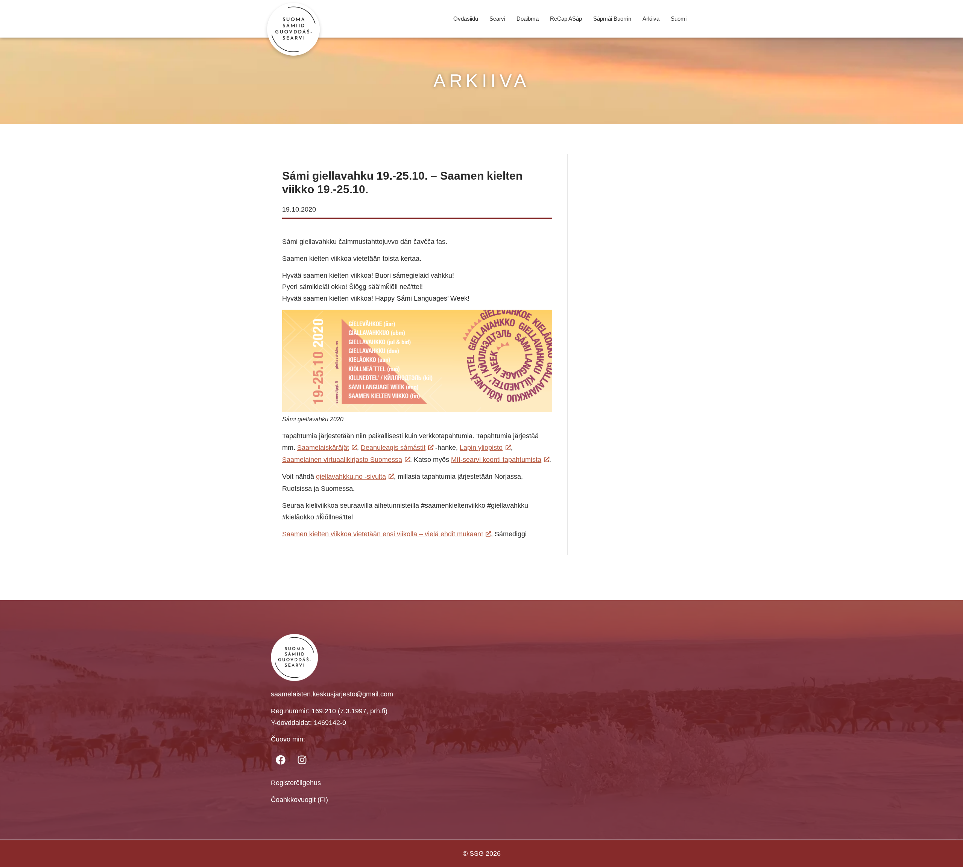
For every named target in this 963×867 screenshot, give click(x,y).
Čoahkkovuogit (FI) (299, 799)
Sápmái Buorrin (612, 18)
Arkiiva (651, 18)
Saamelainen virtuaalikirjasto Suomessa (342, 459)
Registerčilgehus (296, 783)
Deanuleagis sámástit (393, 447)
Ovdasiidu (465, 18)
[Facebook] (280, 760)
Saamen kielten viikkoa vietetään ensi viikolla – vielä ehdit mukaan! (382, 534)
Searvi (497, 18)
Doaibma (527, 18)
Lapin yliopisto (481, 447)
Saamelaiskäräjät (323, 447)
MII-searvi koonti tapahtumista (496, 459)
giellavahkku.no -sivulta (351, 476)
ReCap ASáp (566, 18)
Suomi (679, 18)
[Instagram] (302, 760)
